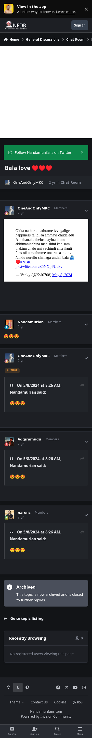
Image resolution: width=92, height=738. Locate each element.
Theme (16, 702)
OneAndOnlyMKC (28, 182)
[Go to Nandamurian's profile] (9, 324)
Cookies (60, 702)
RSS (79, 702)
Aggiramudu (29, 439)
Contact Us (39, 702)
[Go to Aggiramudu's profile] (9, 441)
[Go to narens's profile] (9, 514)
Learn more (10, 8)
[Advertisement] (46, 92)
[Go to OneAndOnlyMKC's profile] (8, 182)
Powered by (46, 716)
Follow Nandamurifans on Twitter (43, 152)
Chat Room (71, 182)
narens (24, 512)
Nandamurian (31, 322)
